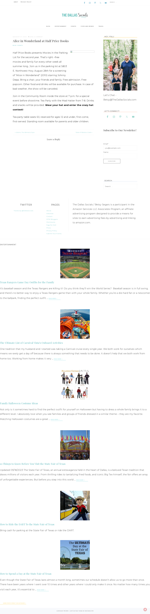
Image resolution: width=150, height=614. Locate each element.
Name (105, 152)
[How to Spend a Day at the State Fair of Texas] (75, 555)
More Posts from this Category (14, 603)
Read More (52, 298)
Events (20, 45)
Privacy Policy (51, 231)
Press (48, 228)
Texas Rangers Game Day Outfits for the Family (27, 282)
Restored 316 (89, 611)
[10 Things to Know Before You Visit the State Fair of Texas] (75, 445)
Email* (105, 144)
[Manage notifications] (145, 609)
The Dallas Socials (75, 14)
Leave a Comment (36, 37)
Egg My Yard (51, 225)
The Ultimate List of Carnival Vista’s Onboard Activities (31, 342)
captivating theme (76, 611)
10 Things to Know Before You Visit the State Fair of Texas (32, 463)
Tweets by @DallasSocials (23, 211)
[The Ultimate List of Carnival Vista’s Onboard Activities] (75, 324)
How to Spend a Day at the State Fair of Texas (25, 573)
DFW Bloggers (52, 219)
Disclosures (50, 222)
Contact (49, 216)
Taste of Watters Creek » (84, 132)
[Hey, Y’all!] (120, 65)
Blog (15, 45)
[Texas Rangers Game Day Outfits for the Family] (75, 263)
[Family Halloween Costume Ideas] (75, 384)
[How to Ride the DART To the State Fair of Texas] (75, 505)
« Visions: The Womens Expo (24, 132)
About (48, 211)
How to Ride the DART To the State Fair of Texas (27, 524)
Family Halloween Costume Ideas (19, 403)
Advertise (49, 213)
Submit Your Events (53, 233)
